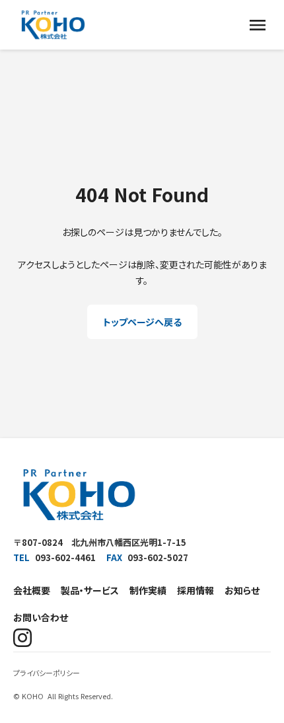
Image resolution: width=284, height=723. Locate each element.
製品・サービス (90, 590)
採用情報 (195, 590)
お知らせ (242, 590)
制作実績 (147, 590)
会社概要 (31, 590)
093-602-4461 (65, 557)
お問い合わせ (40, 617)
